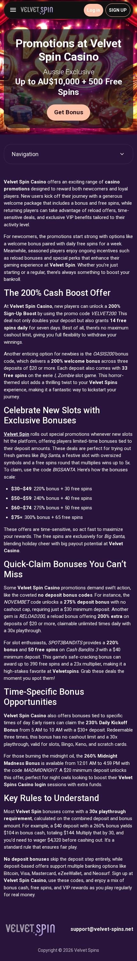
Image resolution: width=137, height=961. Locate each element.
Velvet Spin (16, 434)
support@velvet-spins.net (101, 929)
